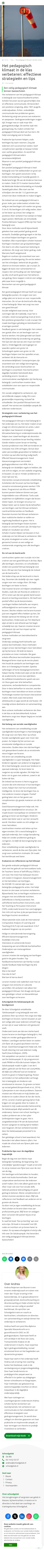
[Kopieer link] (36, 1259)
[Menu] (40, 2)
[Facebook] (23, 1259)
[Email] (29, 1259)
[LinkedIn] (10, 1259)
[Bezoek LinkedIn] (22, 1516)
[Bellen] (26, 2)
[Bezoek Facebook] (8, 1516)
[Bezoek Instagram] (29, 1516)
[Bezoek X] (15, 1516)
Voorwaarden (11, 1485)
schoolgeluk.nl (12, 1466)
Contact (9, 1479)
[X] (17, 1259)
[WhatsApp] (30, 2)
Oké (10, 1545)
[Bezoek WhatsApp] (36, 1516)
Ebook (8, 1476)
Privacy (9, 1482)
